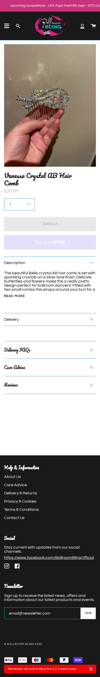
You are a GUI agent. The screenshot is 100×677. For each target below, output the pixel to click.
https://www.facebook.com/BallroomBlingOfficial (49, 558)
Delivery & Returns (20, 493)
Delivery (11, 319)
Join (88, 613)
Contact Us (14, 518)
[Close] (91, 669)
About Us (12, 477)
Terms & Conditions (21, 509)
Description (14, 263)
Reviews (11, 384)
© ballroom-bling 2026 (23, 644)
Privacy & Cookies (20, 501)
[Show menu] (6, 26)
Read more (14, 296)
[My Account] (82, 26)
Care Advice (14, 367)
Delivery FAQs (17, 349)
